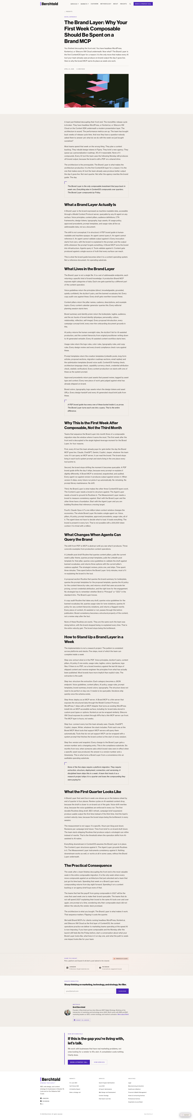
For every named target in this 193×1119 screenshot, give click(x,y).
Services (74, 4)
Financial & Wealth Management (137, 1092)
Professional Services (134, 1098)
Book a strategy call (143, 4)
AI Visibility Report (75, 1089)
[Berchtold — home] (49, 3)
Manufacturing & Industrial (136, 1086)
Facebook (45, 1101)
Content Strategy (104, 1095)
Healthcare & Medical (134, 1089)
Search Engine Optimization (107, 1082)
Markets (84, 4)
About (115, 4)
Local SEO (102, 1086)
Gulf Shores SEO (74, 1086)
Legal (129, 1082)
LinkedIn (45, 1098)
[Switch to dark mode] (130, 3)
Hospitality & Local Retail (135, 1102)
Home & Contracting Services (136, 1095)
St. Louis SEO (73, 1082)
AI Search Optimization (105, 1089)
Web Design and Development (107, 1092)
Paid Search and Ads (105, 1098)
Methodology (105, 4)
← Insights (68, 11)
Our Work (94, 4)
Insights (123, 4)
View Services (99, 1062)
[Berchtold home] (52, 1079)
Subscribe (122, 991)
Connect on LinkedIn (82, 1020)
